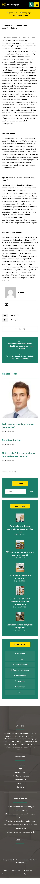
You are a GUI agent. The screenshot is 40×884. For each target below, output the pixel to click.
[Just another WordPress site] (11, 4)
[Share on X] (20, 328)
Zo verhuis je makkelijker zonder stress (20, 577)
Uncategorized (15, 320)
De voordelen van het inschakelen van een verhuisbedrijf (20, 601)
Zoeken (31, 491)
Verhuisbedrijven (21, 664)
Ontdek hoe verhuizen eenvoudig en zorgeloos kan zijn (20, 529)
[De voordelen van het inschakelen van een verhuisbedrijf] (20, 590)
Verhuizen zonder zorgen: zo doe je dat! (20, 626)
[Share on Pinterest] (24, 328)
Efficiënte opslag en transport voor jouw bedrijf (20, 553)
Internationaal (21, 675)
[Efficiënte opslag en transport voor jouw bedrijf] (20, 544)
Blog (21, 692)
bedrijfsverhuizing (9, 141)
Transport (21, 681)
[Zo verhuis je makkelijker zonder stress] (20, 567)
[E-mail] (6, 305)
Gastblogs (21, 687)
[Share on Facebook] (15, 328)
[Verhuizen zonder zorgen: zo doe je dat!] (20, 616)
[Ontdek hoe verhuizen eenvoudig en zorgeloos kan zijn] (20, 517)
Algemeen (21, 653)
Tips (21, 659)
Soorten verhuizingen (21, 670)
